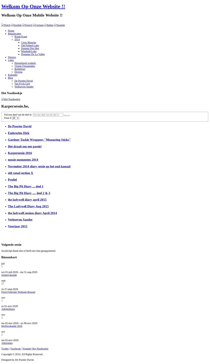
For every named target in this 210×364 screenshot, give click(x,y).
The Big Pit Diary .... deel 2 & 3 (29, 193)
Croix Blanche (28, 42)
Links (11, 60)
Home (11, 30)
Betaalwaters (14, 33)
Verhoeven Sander (23, 86)
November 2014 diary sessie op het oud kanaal (39, 166)
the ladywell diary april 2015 (27, 199)
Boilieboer (19, 69)
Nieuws (12, 57)
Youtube (26, 348)
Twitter (5, 348)
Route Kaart (20, 36)
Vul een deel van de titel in (18, 114)
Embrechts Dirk (18, 133)
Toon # (8, 118)
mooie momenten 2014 (23, 159)
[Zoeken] (65, 115)
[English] (16, 25)
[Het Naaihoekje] (10, 99)
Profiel (12, 179)
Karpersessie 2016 (20, 153)
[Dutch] (5, 25)
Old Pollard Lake (30, 45)
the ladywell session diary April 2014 (32, 213)
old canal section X (20, 173)
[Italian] (48, 25)
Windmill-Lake (29, 51)
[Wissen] (68, 115)
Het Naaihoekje (40, 348)
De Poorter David (23, 80)
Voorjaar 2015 (17, 226)
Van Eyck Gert (22, 83)
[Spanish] (59, 25)
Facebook (15, 348)
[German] (38, 25)
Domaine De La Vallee (33, 54)
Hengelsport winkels (25, 63)
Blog (10, 77)
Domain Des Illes (30, 48)
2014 (17, 39)
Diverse (18, 72)
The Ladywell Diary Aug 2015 (28, 206)
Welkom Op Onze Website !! (33, 6)
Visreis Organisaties (24, 66)
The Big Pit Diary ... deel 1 (25, 186)
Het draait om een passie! (25, 146)
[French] (27, 25)
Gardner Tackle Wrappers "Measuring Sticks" (39, 139)
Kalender (12, 74)
